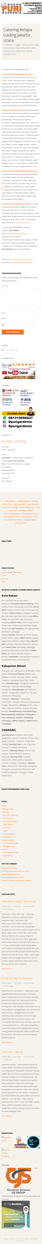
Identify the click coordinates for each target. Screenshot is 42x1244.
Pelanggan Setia (8, 846)
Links (3, 582)
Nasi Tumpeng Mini (10, 821)
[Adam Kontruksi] (8, 1137)
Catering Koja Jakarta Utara (22, 259)
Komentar (5, 287)
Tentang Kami (7, 837)
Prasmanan (7, 828)
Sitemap (5, 579)
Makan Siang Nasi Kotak (10, 874)
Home (4, 806)
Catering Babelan (23, 501)
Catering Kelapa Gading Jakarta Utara (21, 48)
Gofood (4, 849)
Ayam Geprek (8, 856)
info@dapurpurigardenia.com (17, 233)
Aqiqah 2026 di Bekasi (10, 868)
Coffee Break (7, 824)
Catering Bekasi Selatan (13, 520)
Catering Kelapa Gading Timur (14, 51)
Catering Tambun (30, 520)
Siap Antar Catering (12, 1051)
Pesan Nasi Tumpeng (10, 507)
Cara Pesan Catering (21, 222)
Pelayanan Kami (7, 809)
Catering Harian (19, 504)
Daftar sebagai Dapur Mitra (12, 572)
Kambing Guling (8, 834)
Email (3, 318)
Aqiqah (5, 831)
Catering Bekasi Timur (29, 517)
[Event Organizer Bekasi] (33, 1137)
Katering (9, 45)
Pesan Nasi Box (32, 504)
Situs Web (3, 324)
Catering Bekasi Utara (29, 513)
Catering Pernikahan (26, 510)
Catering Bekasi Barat (11, 517)
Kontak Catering (14, 441)
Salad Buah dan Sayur (11, 852)
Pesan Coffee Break (26, 507)
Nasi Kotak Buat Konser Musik (13, 877)
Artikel (4, 575)
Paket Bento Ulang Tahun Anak (19, 901)
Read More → (7, 969)
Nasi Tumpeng (8, 818)
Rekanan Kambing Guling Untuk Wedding (16, 880)
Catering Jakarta (21, 523)
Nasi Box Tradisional (10, 815)
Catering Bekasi (10, 501)
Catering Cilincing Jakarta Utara (21, 262)
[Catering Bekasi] (20, 1137)
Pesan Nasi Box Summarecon (17, 978)
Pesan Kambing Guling (11, 513)
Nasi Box (6, 812)
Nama (3, 313)
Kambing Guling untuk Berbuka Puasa (15, 871)
